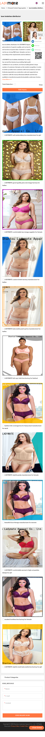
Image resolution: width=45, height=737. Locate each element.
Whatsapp (38, 50)
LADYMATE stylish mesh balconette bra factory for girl (23, 667)
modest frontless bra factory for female (18, 619)
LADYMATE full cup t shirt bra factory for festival (21, 378)
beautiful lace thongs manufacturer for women (20, 522)
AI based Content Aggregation (17, 8)
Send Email (38, 41)
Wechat (37, 45)
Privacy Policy (15, 726)
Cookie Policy (24, 726)
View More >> (7, 79)
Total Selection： (8, 84)
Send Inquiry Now (22, 715)
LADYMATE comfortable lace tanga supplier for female (23, 232)
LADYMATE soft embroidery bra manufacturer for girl (22, 135)
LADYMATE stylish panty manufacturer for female (21, 475)
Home (3, 8)
